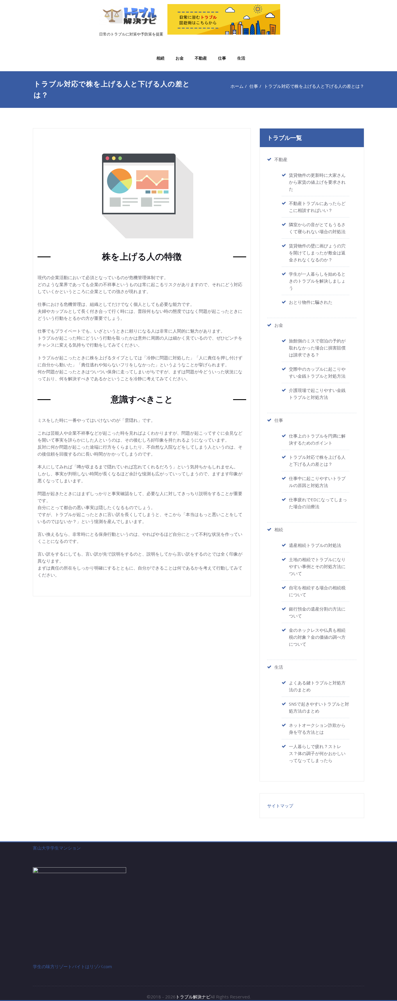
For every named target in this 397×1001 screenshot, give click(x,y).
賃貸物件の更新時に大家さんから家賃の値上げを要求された (317, 182)
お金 (180, 58)
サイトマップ (280, 806)
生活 (241, 58)
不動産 (201, 58)
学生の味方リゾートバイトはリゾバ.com (72, 966)
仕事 (222, 58)
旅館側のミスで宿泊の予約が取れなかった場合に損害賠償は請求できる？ (317, 348)
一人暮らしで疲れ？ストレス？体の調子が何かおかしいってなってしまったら (317, 753)
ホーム (237, 86)
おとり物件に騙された (310, 302)
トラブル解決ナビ (193, 997)
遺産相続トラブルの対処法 (315, 545)
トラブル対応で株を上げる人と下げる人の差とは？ (314, 86)
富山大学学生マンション (57, 848)
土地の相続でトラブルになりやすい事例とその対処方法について (317, 566)
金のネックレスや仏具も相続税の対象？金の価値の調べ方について (317, 637)
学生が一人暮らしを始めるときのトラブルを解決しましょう (317, 281)
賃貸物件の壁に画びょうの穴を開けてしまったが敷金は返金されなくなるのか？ (317, 253)
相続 (160, 58)
